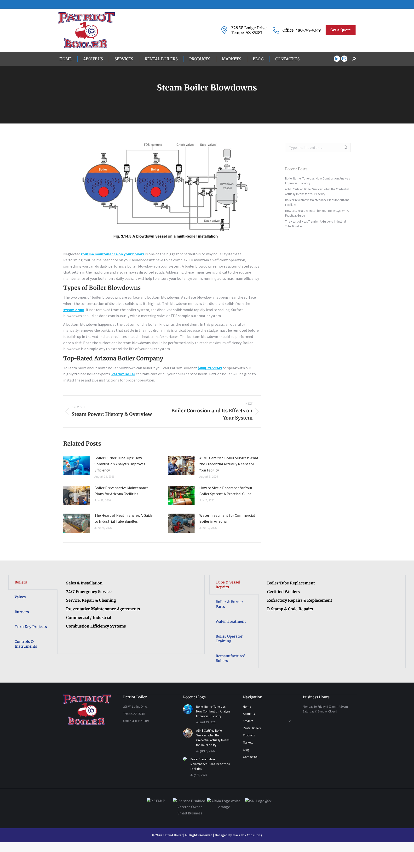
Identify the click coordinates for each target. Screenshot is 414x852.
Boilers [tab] (21, 582)
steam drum (73, 309)
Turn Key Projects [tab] (31, 626)
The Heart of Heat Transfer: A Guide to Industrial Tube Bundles (123, 518)
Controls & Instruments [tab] (26, 644)
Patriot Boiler (123, 373)
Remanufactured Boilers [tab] (230, 658)
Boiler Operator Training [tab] (229, 638)
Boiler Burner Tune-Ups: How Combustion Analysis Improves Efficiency (119, 463)
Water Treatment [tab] (231, 621)
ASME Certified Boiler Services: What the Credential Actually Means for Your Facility (229, 463)
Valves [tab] (20, 597)
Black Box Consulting (247, 835)
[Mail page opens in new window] (344, 59)
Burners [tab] (22, 612)
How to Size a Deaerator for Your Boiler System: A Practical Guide (225, 490)
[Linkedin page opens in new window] (337, 59)
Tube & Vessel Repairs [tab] (228, 584)
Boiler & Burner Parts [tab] (229, 604)
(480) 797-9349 (210, 367)
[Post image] (76, 465)
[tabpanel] (131, 607)
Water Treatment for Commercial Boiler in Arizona (227, 518)
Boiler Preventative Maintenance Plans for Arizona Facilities (121, 490)
